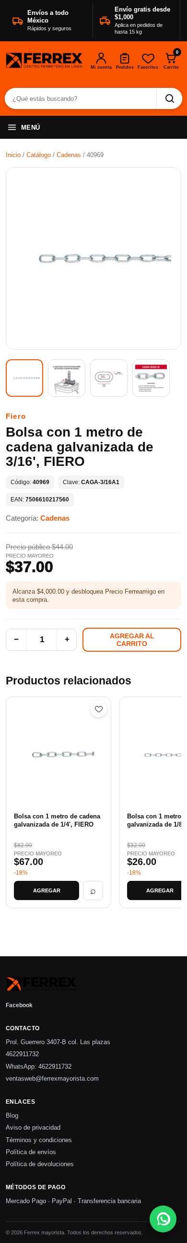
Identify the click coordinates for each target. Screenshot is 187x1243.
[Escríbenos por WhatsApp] (163, 1219)
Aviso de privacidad (33, 1127)
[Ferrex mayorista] (44, 61)
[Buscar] (169, 98)
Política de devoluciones (40, 1164)
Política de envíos (31, 1152)
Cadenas (69, 154)
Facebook (19, 1005)
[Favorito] (99, 709)
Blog (12, 1115)
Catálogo (38, 154)
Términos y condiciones (39, 1140)
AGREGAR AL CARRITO (132, 639)
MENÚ (30, 127)
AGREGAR (46, 890)
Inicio (13, 154)
